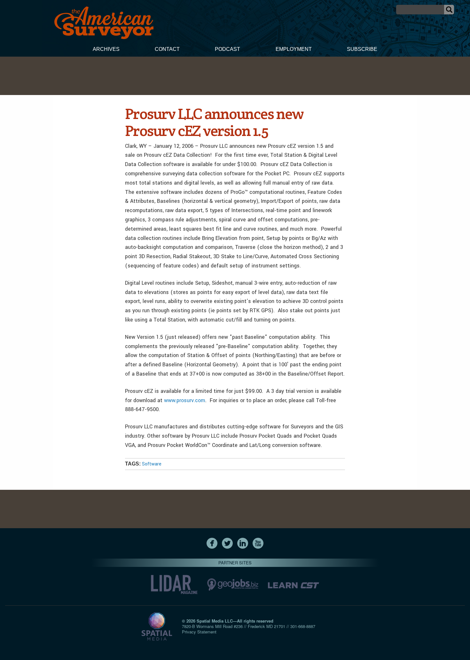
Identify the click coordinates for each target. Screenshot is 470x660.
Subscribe (362, 49)
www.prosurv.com (184, 400)
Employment (294, 49)
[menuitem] (106, 50)
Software (151, 464)
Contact (167, 49)
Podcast (227, 49)
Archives (106, 49)
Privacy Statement (199, 632)
